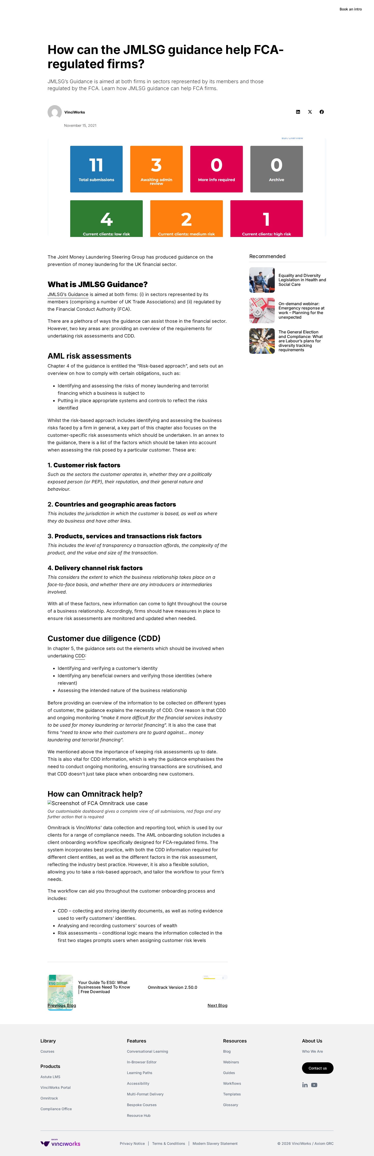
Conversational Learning (147, 1051)
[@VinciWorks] (314, 1085)
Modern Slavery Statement (215, 1143)
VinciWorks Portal (55, 1087)
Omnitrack (49, 1098)
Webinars (231, 1062)
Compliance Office (56, 1109)
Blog (227, 1051)
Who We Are (312, 1051)
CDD (80, 655)
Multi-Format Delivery (145, 1094)
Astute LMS (50, 1077)
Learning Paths (139, 1072)
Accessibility (138, 1083)
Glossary (230, 1105)
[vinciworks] (305, 1085)
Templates (232, 1094)
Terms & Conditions (168, 1143)
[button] (298, 112)
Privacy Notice (132, 1143)
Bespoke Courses (142, 1105)
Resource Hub (139, 1115)
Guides (229, 1072)
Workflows (232, 1083)
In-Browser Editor (141, 1062)
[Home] (49, 9)
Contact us (318, 1068)
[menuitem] (89, 9)
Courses (47, 1051)
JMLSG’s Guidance (68, 294)
